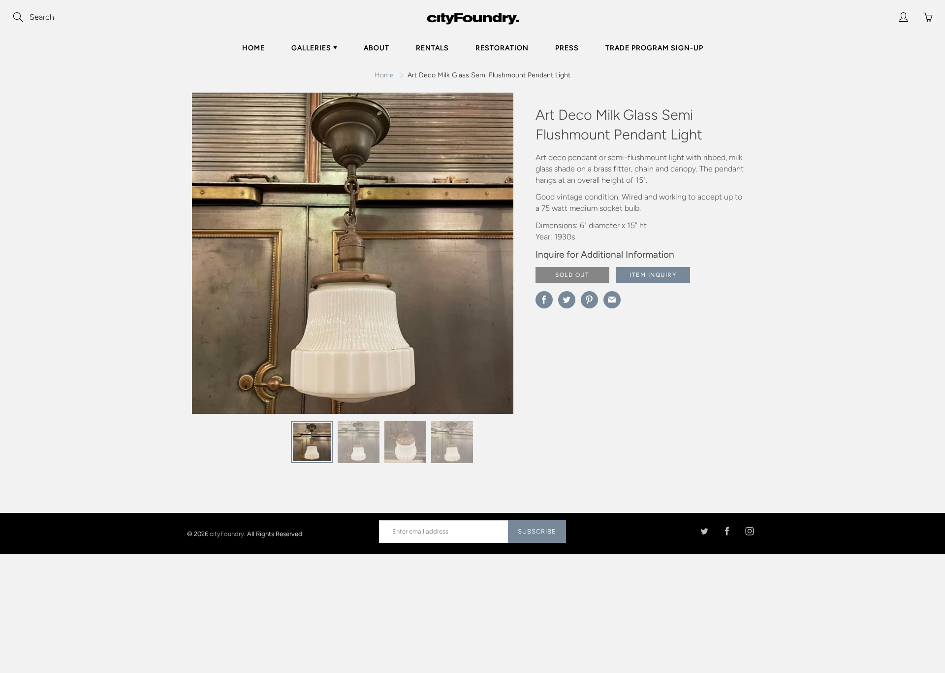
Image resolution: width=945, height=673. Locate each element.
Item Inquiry (653, 274)
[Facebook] (726, 531)
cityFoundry (227, 533)
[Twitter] (704, 531)
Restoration (502, 48)
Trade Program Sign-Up (654, 48)
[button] (486, 256)
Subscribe (537, 531)
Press (567, 48)
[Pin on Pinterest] (589, 299)
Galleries (312, 48)
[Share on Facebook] (544, 299)
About (376, 48)
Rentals (432, 48)
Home (253, 48)
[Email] (612, 299)
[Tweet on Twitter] (566, 299)
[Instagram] (749, 531)
